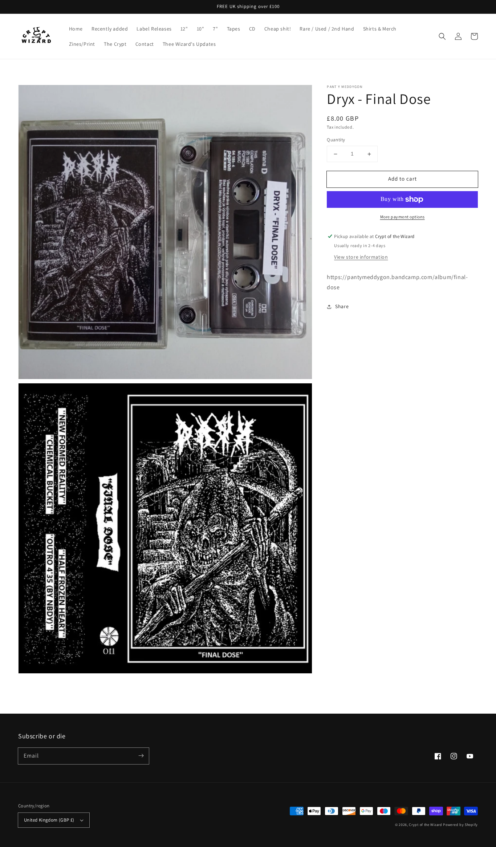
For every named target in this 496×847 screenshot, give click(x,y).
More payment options (402, 216)
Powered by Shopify (460, 824)
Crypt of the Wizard (425, 824)
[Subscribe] (141, 756)
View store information (361, 257)
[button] (442, 36)
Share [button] (342, 306)
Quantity (336, 140)
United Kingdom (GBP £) (49, 820)
